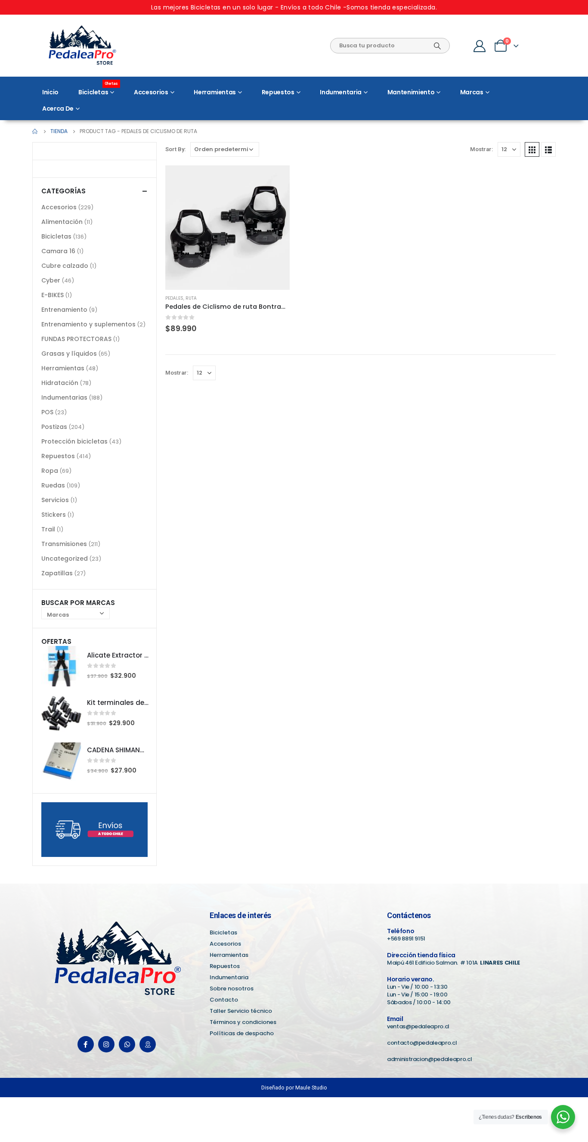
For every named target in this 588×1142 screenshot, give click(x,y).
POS (47, 412)
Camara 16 (58, 251)
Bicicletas (98, 90)
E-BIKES (52, 295)
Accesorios (151, 92)
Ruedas (53, 485)
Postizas (54, 426)
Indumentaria (341, 92)
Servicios (55, 500)
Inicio (50, 92)
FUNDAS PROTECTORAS (76, 339)
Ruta (191, 298)
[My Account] (479, 46)
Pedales (174, 298)
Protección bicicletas (74, 441)
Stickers (53, 514)
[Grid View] (532, 149)
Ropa (49, 470)
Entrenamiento (64, 309)
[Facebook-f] (85, 1044)
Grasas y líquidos (69, 353)
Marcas (471, 92)
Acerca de (58, 108)
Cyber (50, 280)
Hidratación (59, 383)
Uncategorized (64, 558)
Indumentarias (64, 397)
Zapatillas (57, 573)
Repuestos (278, 92)
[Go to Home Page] (35, 131)
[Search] (437, 45)
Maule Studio (311, 1087)
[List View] (548, 149)
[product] (227, 227)
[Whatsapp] (127, 1044)
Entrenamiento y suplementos (88, 324)
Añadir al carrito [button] (275, 179)
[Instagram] (106, 1044)
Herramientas (215, 92)
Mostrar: (481, 149)
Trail (48, 529)
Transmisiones (64, 544)
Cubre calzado (64, 265)
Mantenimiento (410, 92)
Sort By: (175, 149)
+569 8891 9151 (406, 938)
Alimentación (62, 221)
